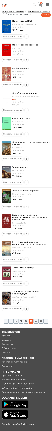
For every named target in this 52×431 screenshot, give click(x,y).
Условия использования (14, 380)
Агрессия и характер (23, 268)
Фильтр (45, 15)
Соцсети (6, 352)
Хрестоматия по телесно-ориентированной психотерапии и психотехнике (29, 217)
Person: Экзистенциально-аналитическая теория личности (29, 243)
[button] (47, 4)
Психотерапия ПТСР (22, 21)
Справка (6, 340)
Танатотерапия (20, 167)
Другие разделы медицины (39, 11)
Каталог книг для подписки (13, 11)
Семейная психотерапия (24, 93)
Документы (7, 344)
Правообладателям (12, 376)
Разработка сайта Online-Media (18, 424)
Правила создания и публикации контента (23, 392)
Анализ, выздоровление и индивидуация (25, 293)
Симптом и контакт (21, 118)
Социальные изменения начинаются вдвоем (31, 143)
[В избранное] (26, 36)
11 (21, 321)
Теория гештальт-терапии (25, 191)
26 (41, 321)
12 (26, 321)
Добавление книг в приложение (18, 388)
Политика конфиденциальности (18, 384)
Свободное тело (20, 68)
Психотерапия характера (25, 45)
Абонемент (7, 366)
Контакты (6, 336)
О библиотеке (9, 348)
